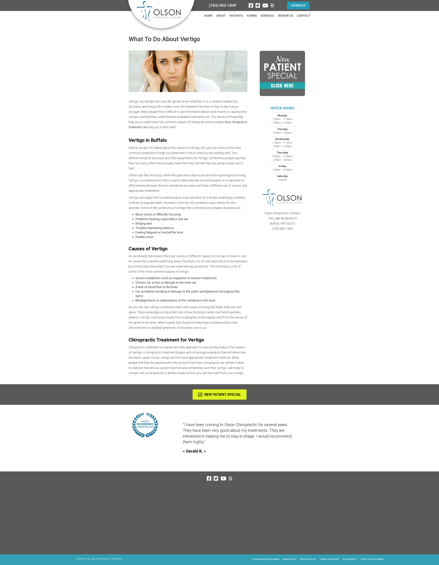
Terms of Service (329, 559)
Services (267, 15)
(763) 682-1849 (222, 5)
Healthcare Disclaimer (266, 559)
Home (208, 15)
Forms (252, 15)
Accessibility (350, 559)
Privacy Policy (308, 559)
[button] (298, 5)
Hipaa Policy (289, 559)
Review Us (285, 15)
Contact (303, 15)
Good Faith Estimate (372, 559)
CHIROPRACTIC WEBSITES (109, 559)
